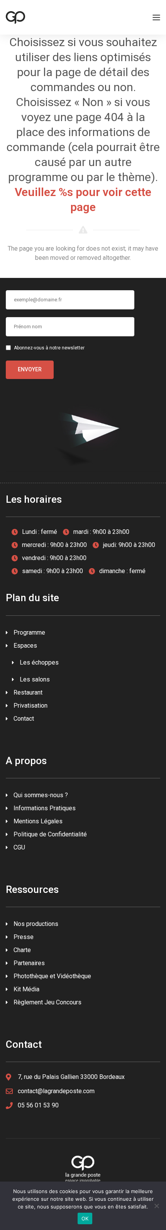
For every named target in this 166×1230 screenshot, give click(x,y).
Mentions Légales (38, 821)
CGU (19, 847)
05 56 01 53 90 (38, 1105)
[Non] (156, 1206)
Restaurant (28, 692)
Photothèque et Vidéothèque (52, 976)
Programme (29, 632)
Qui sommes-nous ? (41, 795)
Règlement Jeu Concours (47, 1002)
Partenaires (29, 963)
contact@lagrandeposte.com (56, 1091)
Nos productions (36, 923)
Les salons (35, 679)
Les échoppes (39, 662)
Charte (22, 950)
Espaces (25, 645)
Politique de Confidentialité (50, 834)
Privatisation (30, 705)
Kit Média (26, 989)
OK (85, 1218)
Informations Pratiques (45, 808)
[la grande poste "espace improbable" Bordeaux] (15, 16)
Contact (24, 718)
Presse (24, 937)
